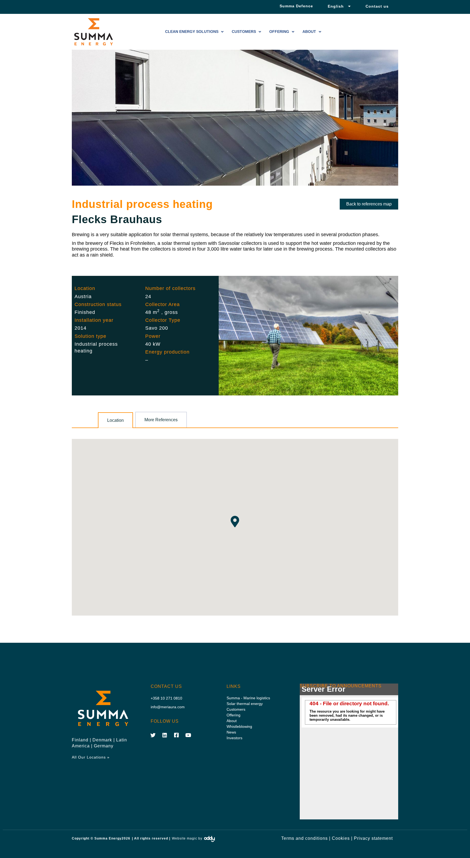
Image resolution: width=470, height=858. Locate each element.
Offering (279, 31)
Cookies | (342, 838)
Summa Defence (296, 6)
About (309, 31)
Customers (244, 31)
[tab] (115, 420)
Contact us (377, 6)
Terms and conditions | (305, 838)
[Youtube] (188, 735)
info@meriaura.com (168, 707)
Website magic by (187, 838)
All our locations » (91, 757)
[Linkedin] (165, 735)
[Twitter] (153, 735)
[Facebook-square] (176, 735)
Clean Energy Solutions (191, 31)
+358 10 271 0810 (166, 698)
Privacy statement (373, 838)
